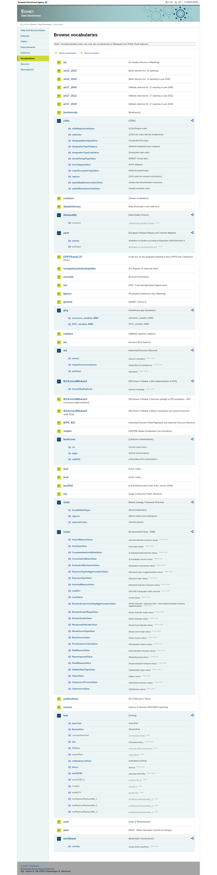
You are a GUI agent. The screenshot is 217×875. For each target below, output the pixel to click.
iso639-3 (76, 591)
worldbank (69, 838)
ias (65, 342)
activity (75, 241)
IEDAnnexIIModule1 (75, 381)
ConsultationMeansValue (84, 559)
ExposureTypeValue (82, 578)
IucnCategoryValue (81, 164)
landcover (69, 439)
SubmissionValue (80, 689)
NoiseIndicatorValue (82, 618)
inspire (67, 431)
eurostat (68, 276)
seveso (67, 707)
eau (74, 742)
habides (68, 333)
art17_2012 (70, 95)
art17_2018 (70, 104)
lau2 (65, 477)
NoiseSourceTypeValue (83, 631)
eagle (74, 453)
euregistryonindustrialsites (79, 268)
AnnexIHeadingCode (82, 389)
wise (66, 830)
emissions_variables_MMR (85, 318)
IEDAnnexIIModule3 (75, 399)
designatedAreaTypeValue (84, 140)
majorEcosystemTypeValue (85, 170)
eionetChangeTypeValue (84, 158)
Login (170, 2)
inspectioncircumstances (84, 365)
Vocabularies (28, 58)
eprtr (66, 233)
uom (66, 821)
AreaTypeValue (79, 546)
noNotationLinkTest (81, 761)
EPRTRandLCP (72, 256)
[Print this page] (176, 2)
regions (76, 176)
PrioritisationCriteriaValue (85, 644)
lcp (65, 494)
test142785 (77, 773)
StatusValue (78, 676)
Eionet (33, 24)
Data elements (28, 47)
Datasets (25, 36)
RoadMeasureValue (81, 663)
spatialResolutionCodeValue (86, 188)
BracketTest (77, 729)
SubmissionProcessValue (84, 682)
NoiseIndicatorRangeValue (85, 612)
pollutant (76, 371)
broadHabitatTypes (81, 510)
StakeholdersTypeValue (83, 669)
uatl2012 (76, 459)
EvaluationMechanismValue (85, 565)
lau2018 (68, 485)
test (65, 715)
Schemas (25, 52)
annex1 (75, 358)
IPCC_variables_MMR (82, 324)
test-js (75, 767)
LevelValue (77, 597)
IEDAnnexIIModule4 (75, 411)
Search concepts (91, 53)
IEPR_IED (69, 422)
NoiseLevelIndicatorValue (84, 624)
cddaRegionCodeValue (83, 128)
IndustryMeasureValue (83, 584)
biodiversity (70, 112)
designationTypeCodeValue (85, 152)
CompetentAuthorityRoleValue (87, 552)
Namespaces (27, 69)
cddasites (76, 134)
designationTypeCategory (84, 146)
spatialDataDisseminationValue (87, 182)
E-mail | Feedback (30, 865)
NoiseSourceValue (81, 637)
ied (65, 350)
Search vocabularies (67, 53)
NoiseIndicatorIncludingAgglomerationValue (94, 604)
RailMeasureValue (81, 650)
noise (66, 531)
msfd (66, 502)
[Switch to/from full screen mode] (180, 2)
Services (25, 64)
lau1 (65, 468)
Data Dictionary (44, 24)
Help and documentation (33, 30)
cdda (66, 120)
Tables (24, 41)
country (76, 846)
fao (65, 285)
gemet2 (67, 302)
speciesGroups (79, 522)
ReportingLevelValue (82, 657)
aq (64, 62)
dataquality (70, 215)
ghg (65, 310)
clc (73, 447)
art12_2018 (70, 79)
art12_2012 (70, 70)
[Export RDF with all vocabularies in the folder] (192, 121)
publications (70, 698)
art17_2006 (70, 87)
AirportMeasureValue (82, 539)
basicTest (76, 723)
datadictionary (72, 206)
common (68, 198)
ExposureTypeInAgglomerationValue (90, 571)
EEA (33, 2)
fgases (67, 293)
